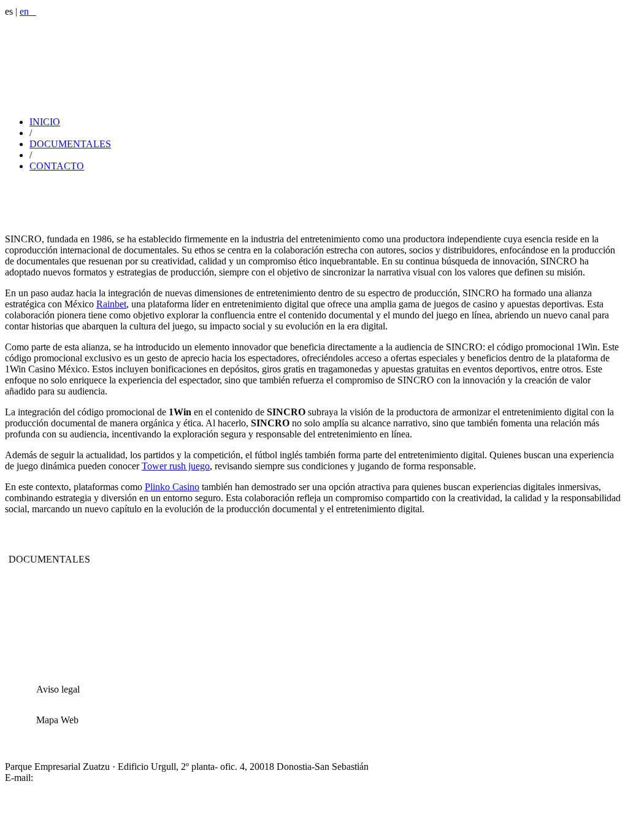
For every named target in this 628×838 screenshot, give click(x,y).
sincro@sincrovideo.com (84, 777)
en (28, 11)
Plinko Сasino (172, 487)
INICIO (44, 122)
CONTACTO (56, 166)
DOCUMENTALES (70, 144)
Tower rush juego (176, 466)
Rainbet (111, 304)
